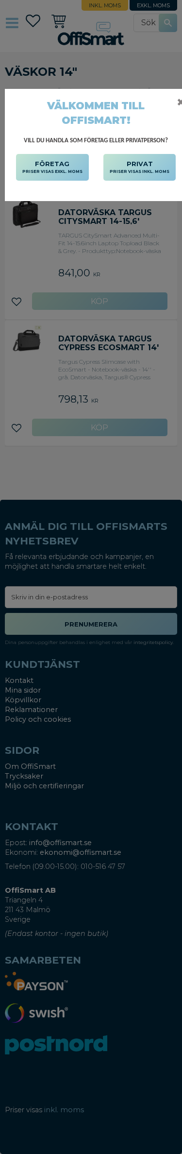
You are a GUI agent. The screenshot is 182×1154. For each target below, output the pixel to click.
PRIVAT (139, 167)
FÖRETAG (52, 167)
